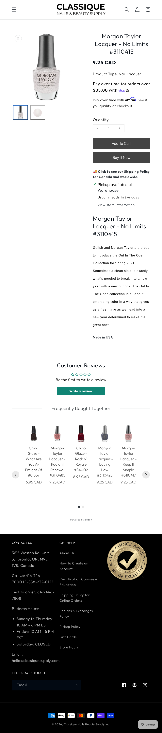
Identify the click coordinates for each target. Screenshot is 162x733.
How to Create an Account (73, 566)
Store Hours (69, 647)
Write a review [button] (81, 391)
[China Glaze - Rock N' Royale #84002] (81, 433)
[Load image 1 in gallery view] (20, 112)
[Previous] (15, 474)
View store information (116, 205)
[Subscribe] (76, 685)
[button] (14, 9)
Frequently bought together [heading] (81, 408)
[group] (33, 457)
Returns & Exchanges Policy (76, 613)
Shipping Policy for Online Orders (74, 597)
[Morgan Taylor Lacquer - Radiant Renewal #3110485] (57, 433)
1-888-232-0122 (38, 582)
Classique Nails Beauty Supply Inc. (87, 724)
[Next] (146, 474)
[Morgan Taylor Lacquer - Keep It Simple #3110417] (128, 433)
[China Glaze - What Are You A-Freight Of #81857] (33, 433)
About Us (66, 553)
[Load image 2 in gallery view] (37, 112)
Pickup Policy (69, 626)
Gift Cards (67, 637)
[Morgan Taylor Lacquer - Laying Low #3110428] (104, 433)
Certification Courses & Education (78, 582)
